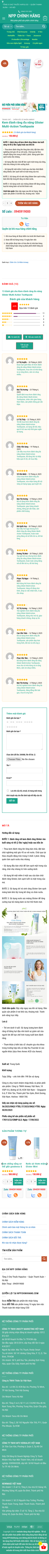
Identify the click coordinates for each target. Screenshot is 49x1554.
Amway (27, 43)
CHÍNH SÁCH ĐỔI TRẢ (11, 1237)
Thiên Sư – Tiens (24, 36)
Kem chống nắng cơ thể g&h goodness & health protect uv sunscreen (12, 1165)
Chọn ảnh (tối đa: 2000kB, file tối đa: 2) (20, 755)
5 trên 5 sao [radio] (11, 727)
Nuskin (34, 39)
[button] (3, 18)
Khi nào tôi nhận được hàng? (14, 1242)
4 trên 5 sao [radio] (28, 722)
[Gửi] (43, 26)
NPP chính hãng (24, 16)
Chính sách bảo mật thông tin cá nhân (18, 1227)
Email (9, 778)
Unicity (32, 32)
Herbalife (11, 36)
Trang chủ (11, 32)
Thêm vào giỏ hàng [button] (18, 1182)
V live (40, 32)
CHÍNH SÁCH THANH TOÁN (14, 1232)
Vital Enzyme (22, 32)
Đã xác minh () (34, 337)
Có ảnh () (15, 337)
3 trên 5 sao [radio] (18, 722)
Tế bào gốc (24, 47)
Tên (8, 765)
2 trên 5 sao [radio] (11, 722)
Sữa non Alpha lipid (14, 43)
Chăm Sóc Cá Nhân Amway (23, 119)
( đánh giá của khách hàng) (25, 132)
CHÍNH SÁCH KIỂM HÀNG (13, 1222)
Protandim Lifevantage (20, 39)
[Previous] (2, 1169)
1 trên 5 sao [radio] (7, 722)
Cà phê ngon (37, 43)
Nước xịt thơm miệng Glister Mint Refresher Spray (36, 1165)
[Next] (46, 1169)
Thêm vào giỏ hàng (28, 203)
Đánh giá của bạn (13, 718)
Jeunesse (37, 36)
